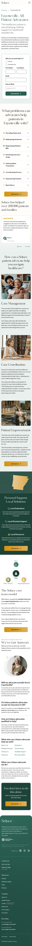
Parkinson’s (5, 752)
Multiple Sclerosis (7, 748)
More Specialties (20, 755)
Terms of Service (12, 936)
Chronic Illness (19, 748)
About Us (4, 897)
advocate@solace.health (8, 929)
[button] (29, 3)
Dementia (4, 755)
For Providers (5, 909)
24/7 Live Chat (6, 864)
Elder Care (4, 745)
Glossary (4, 888)
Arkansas (4, 10)
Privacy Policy (4, 936)
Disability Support (20, 752)
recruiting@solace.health (9, 924)
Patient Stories (6, 900)
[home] (5, 3)
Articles (4, 878)
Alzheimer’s (18, 745)
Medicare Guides (6, 881)
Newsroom (5, 906)
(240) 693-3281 (6, 867)
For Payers (5, 912)
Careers (4, 903)
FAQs (3, 884)
